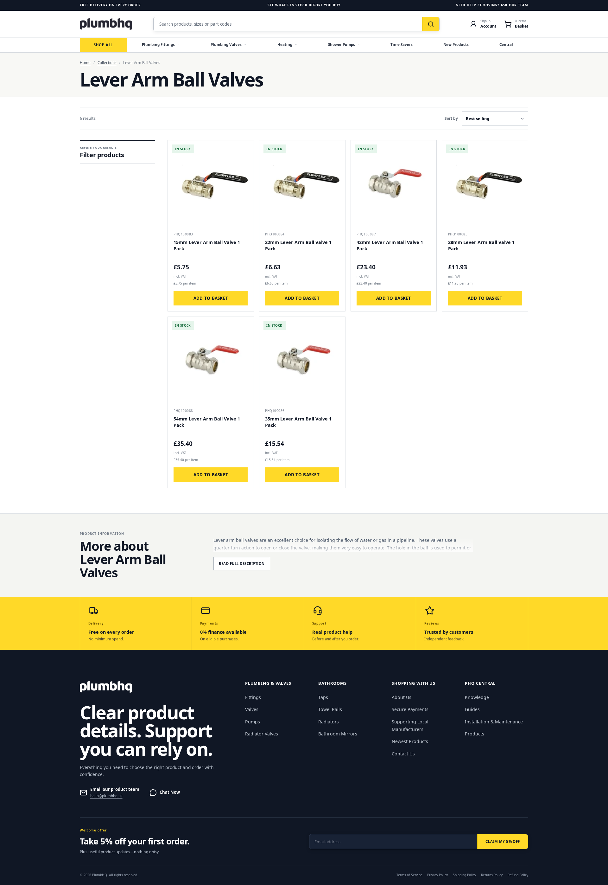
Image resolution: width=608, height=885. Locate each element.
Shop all (103, 44)
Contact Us (403, 754)
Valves (251, 709)
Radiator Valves (261, 734)
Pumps (252, 722)
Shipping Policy (464, 875)
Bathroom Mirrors (337, 734)
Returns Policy (492, 875)
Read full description (242, 563)
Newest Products (410, 741)
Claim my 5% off (502, 841)
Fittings (253, 697)
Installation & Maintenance (494, 722)
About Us (401, 697)
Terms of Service (409, 875)
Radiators (328, 722)
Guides (472, 709)
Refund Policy (518, 875)
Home (85, 62)
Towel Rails (330, 709)
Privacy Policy (437, 875)
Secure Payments (410, 709)
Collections (107, 62)
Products (474, 734)
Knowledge (477, 697)
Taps (323, 697)
